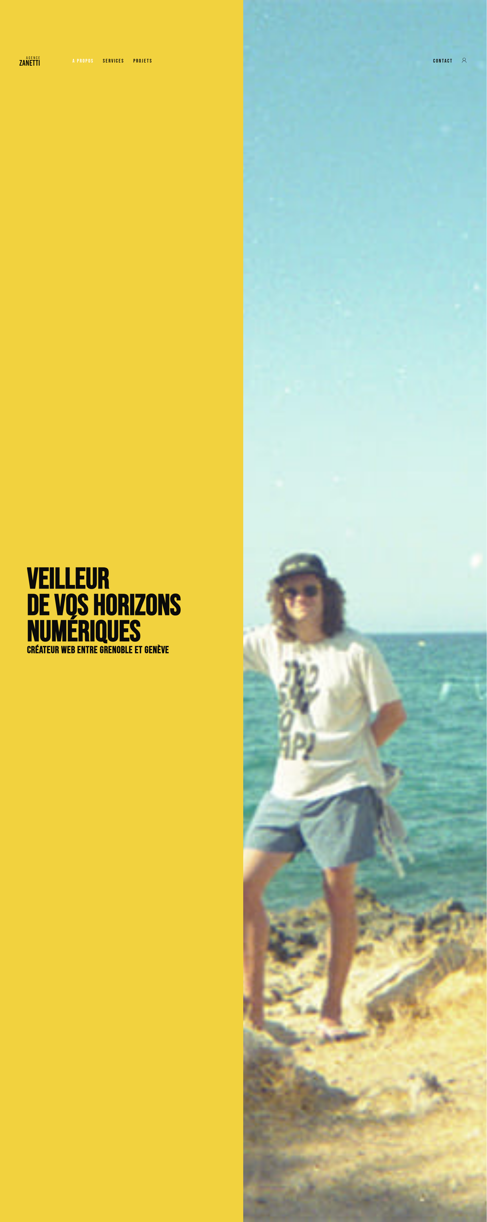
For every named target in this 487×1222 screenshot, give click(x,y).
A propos (83, 61)
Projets (142, 61)
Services (113, 61)
